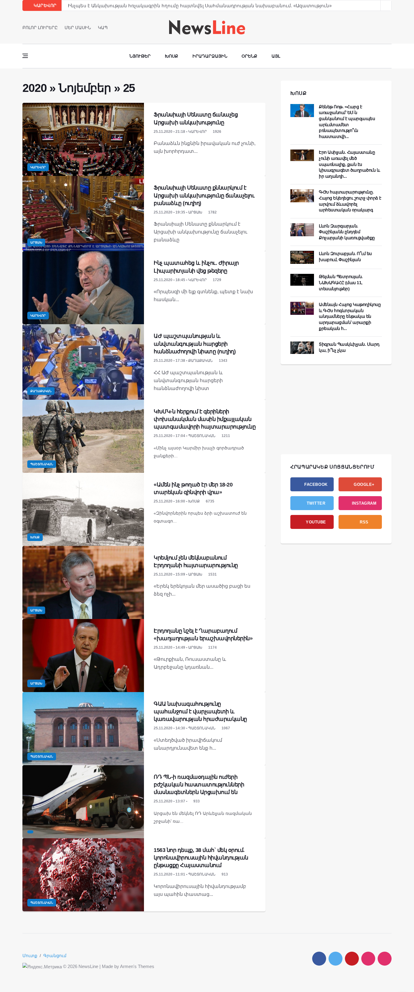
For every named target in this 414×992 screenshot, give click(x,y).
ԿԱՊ (103, 27)
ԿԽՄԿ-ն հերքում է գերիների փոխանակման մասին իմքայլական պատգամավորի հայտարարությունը (204, 419)
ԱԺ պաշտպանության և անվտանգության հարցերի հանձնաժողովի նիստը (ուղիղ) (194, 343)
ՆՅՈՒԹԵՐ (140, 56)
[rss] (385, 959)
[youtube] (390, 27)
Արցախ (36, 242)
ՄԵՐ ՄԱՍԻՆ (78, 27)
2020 (34, 88)
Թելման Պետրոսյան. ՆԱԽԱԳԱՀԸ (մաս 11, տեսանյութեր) (341, 282)
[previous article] (386, 5)
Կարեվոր (38, 167)
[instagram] (368, 959)
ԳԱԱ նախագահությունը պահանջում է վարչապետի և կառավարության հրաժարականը (200, 711)
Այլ (276, 56)
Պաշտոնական (41, 464)
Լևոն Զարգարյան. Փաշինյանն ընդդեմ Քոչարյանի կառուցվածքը (347, 232)
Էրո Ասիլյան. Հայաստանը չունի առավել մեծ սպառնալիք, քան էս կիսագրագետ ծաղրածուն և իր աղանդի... (349, 164)
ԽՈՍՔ (298, 93)
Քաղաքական (41, 391)
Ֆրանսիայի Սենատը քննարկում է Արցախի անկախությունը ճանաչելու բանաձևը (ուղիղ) (204, 195)
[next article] (375, 5)
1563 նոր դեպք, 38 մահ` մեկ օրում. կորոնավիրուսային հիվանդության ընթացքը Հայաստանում (201, 857)
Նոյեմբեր (84, 88)
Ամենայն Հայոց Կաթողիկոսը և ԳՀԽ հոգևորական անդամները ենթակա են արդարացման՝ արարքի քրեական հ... (350, 316)
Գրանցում (54, 955)
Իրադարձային (209, 56)
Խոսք (171, 56)
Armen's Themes (137, 966)
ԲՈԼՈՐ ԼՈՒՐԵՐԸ (40, 27)
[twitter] (381, 27)
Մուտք (29, 955)
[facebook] (373, 27)
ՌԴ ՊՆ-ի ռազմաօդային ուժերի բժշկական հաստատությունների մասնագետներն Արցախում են (199, 784)
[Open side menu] (25, 56)
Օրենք (249, 56)
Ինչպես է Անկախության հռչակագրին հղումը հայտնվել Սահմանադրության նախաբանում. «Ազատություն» (200, 5)
